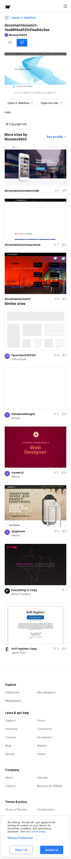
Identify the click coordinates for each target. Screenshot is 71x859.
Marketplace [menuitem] (13, 700)
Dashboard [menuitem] (12, 692)
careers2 (17, 472)
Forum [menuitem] (41, 720)
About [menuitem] (9, 777)
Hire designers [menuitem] (46, 692)
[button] (10, 42)
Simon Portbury (21, 594)
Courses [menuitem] (10, 737)
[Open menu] (65, 6)
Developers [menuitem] (44, 737)
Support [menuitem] (10, 720)
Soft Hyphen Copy (24, 648)
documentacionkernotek (22, 190)
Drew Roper (19, 359)
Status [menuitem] (41, 754)
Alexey (15, 418)
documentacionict (17, 298)
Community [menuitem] (44, 728)
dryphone (18, 531)
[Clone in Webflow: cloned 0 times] (22, 42)
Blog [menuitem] (8, 745)
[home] (8, 7)
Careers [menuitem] (10, 785)
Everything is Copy (24, 590)
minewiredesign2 (23, 414)
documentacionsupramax (23, 244)
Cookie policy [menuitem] (46, 809)
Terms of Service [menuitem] (16, 809)
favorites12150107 (23, 355)
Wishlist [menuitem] (42, 745)
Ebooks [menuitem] (10, 754)
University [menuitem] (11, 728)
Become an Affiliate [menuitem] (49, 785)
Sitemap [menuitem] (42, 777)
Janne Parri (18, 652)
